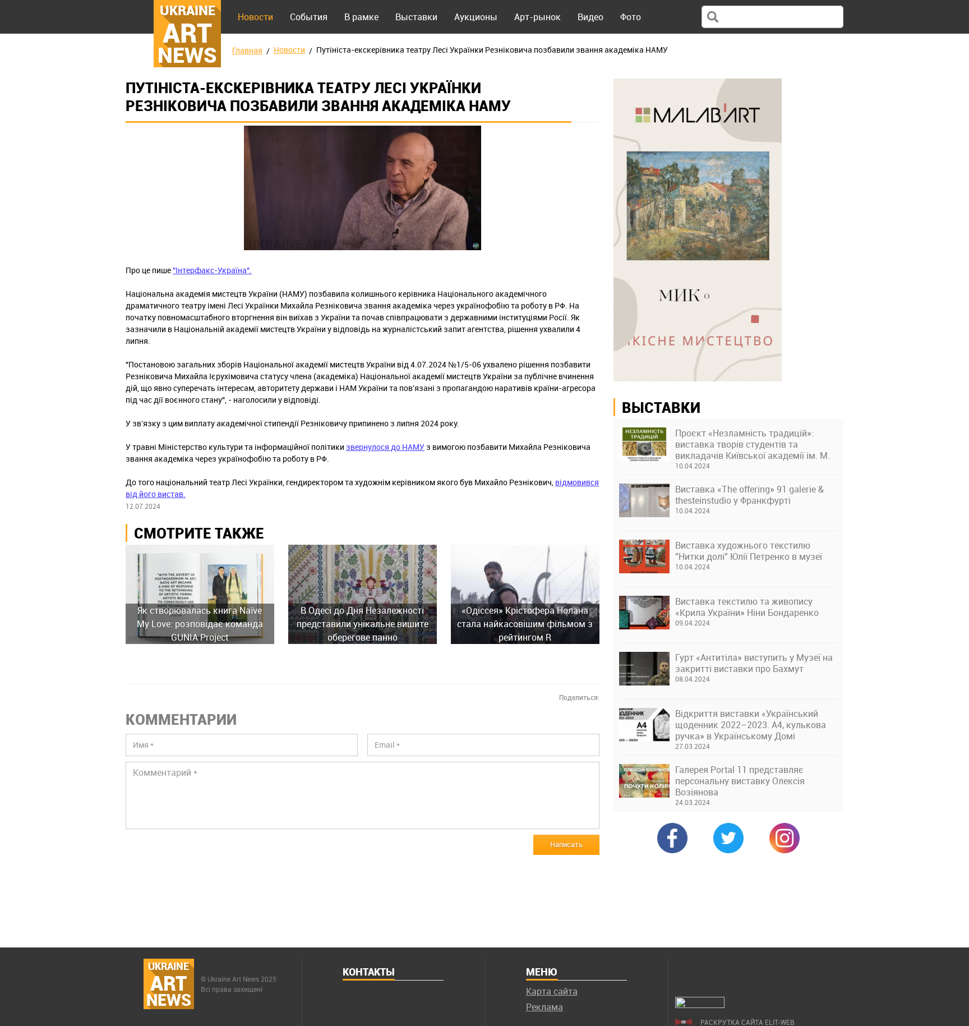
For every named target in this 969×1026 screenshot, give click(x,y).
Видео (590, 17)
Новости (255, 17)
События (308, 17)
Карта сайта (552, 991)
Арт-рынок (537, 17)
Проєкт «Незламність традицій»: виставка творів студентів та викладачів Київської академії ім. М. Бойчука (752, 444)
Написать (566, 844)
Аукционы (475, 17)
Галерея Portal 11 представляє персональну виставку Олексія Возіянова (740, 781)
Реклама (544, 1007)
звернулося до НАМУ (385, 446)
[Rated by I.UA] (700, 1005)
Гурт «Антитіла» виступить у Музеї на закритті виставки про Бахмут (754, 663)
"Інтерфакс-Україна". (212, 270)
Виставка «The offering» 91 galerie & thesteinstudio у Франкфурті (749, 495)
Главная (247, 50)
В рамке (361, 17)
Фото (630, 17)
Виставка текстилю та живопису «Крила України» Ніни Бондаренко (747, 607)
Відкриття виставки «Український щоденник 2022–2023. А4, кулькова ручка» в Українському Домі (750, 725)
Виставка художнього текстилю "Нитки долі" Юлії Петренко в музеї (748, 551)
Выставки (416, 17)
